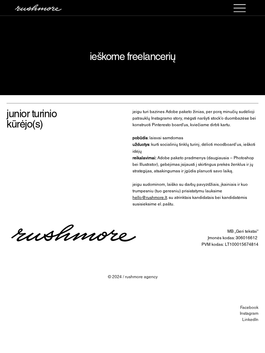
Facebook (249, 307)
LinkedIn (250, 319)
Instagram (249, 313)
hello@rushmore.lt (149, 197)
